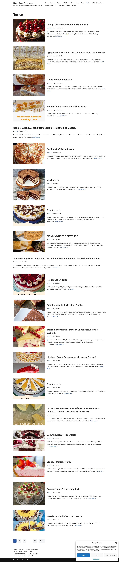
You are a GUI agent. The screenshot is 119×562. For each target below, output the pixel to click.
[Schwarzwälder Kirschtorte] (29, 440)
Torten (88, 3)
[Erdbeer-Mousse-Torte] (29, 466)
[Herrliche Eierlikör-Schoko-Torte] (29, 520)
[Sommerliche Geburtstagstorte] (29, 493)
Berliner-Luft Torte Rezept (61, 149)
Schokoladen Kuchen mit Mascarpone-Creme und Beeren (44, 128)
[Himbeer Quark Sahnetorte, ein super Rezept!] (29, 362)
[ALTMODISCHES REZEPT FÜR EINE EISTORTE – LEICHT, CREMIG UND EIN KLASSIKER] (29, 414)
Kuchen (52, 3)
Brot (78, 3)
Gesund (74, 5)
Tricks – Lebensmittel (63, 5)
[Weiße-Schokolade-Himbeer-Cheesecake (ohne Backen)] (29, 336)
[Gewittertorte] (29, 215)
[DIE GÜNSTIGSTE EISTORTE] (29, 241)
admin (49, 28)
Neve (14, 560)
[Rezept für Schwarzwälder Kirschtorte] (29, 30)
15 (35, 541)
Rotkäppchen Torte (57, 280)
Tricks (72, 3)
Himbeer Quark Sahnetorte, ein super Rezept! (71, 357)
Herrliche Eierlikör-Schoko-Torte (64, 516)
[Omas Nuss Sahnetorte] (29, 85)
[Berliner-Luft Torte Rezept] (29, 153)
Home (46, 3)
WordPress (28, 560)
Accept (83, 555)
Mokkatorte (53, 180)
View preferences (110, 555)
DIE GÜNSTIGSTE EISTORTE (62, 236)
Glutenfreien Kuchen (98, 3)
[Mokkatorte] (29, 184)
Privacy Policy (96, 559)
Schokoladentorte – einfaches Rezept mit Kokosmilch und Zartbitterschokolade (56, 258)
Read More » (58, 36)
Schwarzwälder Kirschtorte (61, 435)
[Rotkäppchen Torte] (29, 284)
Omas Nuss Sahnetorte (59, 79)
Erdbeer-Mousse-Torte (59, 462)
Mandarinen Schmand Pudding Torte (66, 106)
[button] (116, 543)
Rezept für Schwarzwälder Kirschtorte (67, 24)
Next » (41, 541)
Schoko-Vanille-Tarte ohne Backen (65, 305)
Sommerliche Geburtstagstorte (63, 489)
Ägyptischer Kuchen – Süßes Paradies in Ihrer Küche (76, 52)
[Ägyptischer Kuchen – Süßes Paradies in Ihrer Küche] (29, 58)
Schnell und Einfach (63, 3)
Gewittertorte (54, 210)
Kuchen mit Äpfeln (50, 5)
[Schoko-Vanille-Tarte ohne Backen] (29, 310)
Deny (97, 555)
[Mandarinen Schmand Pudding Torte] (29, 110)
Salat (82, 3)
